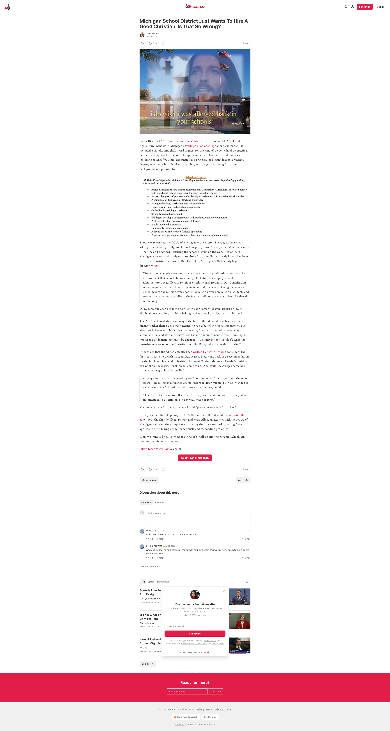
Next (241, 480)
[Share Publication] (352, 7)
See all (145, 663)
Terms (209, 709)
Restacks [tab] (159, 502)
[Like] (143, 43)
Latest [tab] (151, 581)
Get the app (210, 716)
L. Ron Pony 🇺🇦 (154, 545)
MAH (149, 530)
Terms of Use (210, 640)
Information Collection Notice (194, 643)
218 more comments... (150, 566)
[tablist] (153, 502)
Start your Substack (187, 716)
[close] (224, 590)
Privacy (200, 709)
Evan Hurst (157, 602)
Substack (179, 724)
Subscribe (364, 6)
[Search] (346, 7)
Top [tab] (143, 581)
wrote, (155, 266)
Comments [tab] (146, 502)
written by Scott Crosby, (208, 352)
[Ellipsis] (248, 530)
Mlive (159, 449)
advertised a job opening (198, 146)
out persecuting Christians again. (191, 141)
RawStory (147, 449)
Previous (151, 480)
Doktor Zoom (153, 33)
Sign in (381, 6)
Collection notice (222, 709)
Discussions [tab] (163, 581)
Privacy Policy (218, 643)
